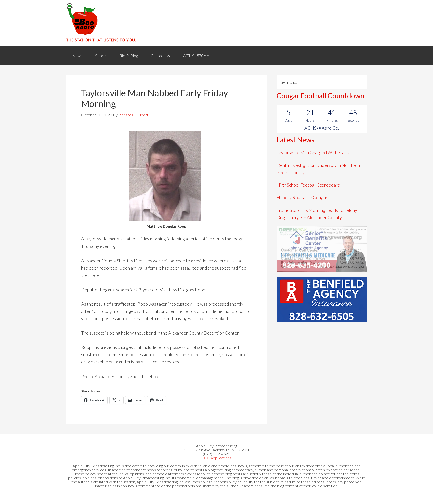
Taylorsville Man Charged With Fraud (313, 152)
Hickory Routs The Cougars (303, 197)
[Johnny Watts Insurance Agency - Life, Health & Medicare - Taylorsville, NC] (322, 249)
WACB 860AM (216, 23)
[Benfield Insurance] (322, 299)
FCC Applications (216, 457)
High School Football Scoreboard (308, 185)
